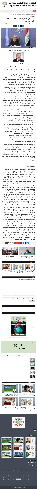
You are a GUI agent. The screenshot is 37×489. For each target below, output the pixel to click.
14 (13, 475)
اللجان (31, 14)
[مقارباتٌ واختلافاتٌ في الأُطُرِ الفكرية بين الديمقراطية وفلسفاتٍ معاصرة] (30, 267)
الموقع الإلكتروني (16, 294)
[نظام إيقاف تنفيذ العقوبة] (32, 372)
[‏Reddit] (17, 243)
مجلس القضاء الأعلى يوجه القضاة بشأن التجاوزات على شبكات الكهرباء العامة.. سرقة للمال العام (19, 271)
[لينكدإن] (18, 26)
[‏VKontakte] (15, 243)
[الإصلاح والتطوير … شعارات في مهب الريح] (27, 388)
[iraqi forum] (18, 4)
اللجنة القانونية (28, 14)
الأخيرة (19, 355)
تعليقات (7, 355)
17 (33, 477)
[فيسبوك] (23, 26)
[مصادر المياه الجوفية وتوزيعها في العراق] (32, 364)
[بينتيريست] (19, 243)
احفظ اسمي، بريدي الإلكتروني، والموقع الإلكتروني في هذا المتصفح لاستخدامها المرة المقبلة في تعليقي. (21, 298)
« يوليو (35, 483)
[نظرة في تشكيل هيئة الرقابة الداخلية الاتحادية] (7, 267)
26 (23, 479)
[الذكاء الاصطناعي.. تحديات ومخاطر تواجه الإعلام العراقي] (18, 454)
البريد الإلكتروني (33, 294)
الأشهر (30, 355)
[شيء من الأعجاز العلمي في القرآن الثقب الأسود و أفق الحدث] (32, 368)
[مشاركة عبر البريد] (16, 26)
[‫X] (21, 26)
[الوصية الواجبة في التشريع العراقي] (32, 360)
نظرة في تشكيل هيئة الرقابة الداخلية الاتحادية (27, 10)
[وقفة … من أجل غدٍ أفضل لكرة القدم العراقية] (6, 454)
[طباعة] (14, 26)
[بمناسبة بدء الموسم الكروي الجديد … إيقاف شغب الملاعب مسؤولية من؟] (10, 388)
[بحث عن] (1, 8)
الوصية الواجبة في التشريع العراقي (24, 358)
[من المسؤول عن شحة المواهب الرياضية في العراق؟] (6, 447)
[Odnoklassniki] (12, 243)
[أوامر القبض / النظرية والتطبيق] (32, 376)
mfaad (12, 487)
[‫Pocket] (10, 243)
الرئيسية (33, 14)
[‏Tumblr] (21, 243)
